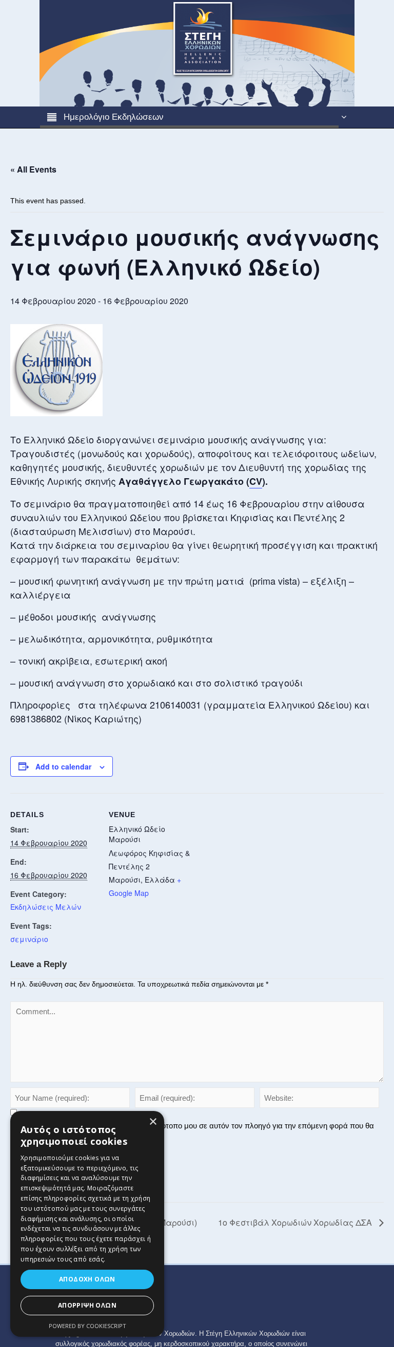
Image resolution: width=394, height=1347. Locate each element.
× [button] (152, 1122)
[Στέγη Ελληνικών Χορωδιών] (197, 53)
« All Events (33, 169)
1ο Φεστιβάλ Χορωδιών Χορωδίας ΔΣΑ (296, 1222)
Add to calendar (63, 766)
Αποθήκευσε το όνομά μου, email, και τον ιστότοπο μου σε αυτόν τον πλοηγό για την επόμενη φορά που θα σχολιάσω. (192, 1130)
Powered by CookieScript (87, 1326)
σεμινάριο (29, 939)
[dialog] (87, 1224)
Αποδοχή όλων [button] (87, 1279)
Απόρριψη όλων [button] (87, 1305)
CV (255, 481)
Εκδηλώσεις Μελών (45, 907)
